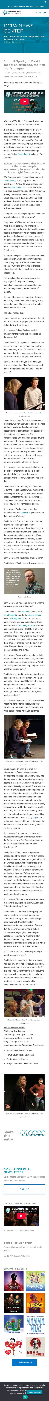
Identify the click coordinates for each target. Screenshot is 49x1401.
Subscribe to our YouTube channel (19, 1230)
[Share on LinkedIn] (31, 1133)
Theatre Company (33, 73)
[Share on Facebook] (23, 1133)
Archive (23, 73)
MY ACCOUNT (13, 6)
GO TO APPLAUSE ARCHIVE (17, 1256)
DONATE (22, 6)
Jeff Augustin (15, 618)
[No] (45, 1391)
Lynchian (24, 512)
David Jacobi (24, 154)
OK (25, 1397)
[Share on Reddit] (35, 1133)
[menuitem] (13, 6)
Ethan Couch (15, 187)
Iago (35, 817)
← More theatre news (14, 42)
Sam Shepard (10, 615)
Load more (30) (24, 1362)
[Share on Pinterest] (27, 1133)
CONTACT (29, 6)
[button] (39, 12)
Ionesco (26, 611)
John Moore (32, 76)
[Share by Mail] (39, 1133)
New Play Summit (16, 76)
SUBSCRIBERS (39, 6)
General (6, 76)
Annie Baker (34, 615)
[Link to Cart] (44, 2)
